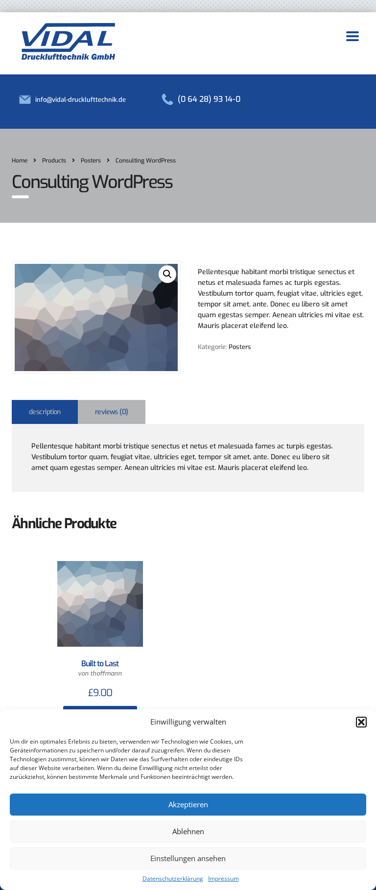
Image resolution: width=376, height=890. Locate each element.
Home (19, 160)
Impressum (223, 878)
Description (45, 412)
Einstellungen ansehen (188, 858)
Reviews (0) (111, 412)
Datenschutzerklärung (172, 878)
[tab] (45, 412)
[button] (361, 722)
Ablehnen (188, 831)
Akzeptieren (188, 804)
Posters (240, 347)
